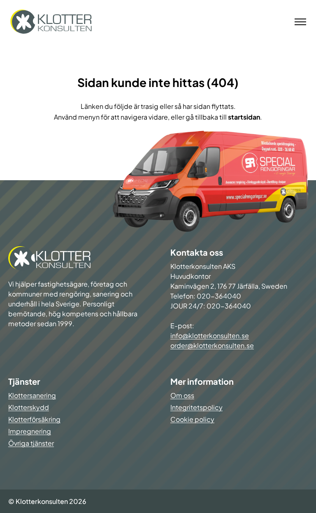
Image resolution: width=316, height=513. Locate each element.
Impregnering (29, 431)
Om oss (182, 395)
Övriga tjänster (31, 443)
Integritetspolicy (196, 407)
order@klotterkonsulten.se (212, 345)
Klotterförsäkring (34, 419)
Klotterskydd (28, 407)
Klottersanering (32, 395)
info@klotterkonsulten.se (209, 335)
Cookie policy (192, 419)
